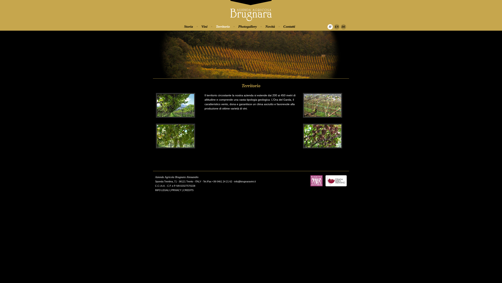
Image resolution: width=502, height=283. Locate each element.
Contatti (289, 26)
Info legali (162, 190)
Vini (204, 26)
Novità (270, 26)
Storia (188, 26)
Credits (188, 190)
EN (337, 26)
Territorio (223, 26)
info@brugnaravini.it (245, 181)
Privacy (176, 190)
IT (330, 26)
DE (343, 26)
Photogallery (247, 26)
